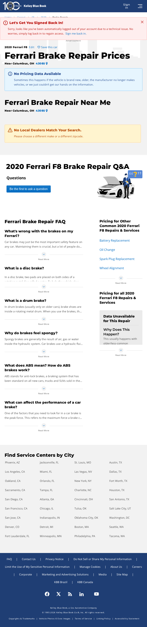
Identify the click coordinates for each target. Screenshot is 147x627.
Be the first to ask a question (29, 189)
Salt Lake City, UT (120, 508)
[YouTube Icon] (94, 594)
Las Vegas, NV (83, 471)
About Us (116, 567)
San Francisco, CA (16, 508)
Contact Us (29, 559)
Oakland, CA (12, 481)
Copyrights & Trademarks (22, 618)
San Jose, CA (12, 517)
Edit (31, 47)
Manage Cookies (90, 567)
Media (103, 574)
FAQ (9, 559)
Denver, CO (12, 527)
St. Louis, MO (82, 462)
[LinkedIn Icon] (81, 594)
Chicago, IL (46, 508)
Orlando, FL (47, 481)
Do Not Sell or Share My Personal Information (103, 559)
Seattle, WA (116, 527)
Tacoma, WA (117, 536)
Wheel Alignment (112, 268)
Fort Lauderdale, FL (17, 536)
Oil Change (107, 250)
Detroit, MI (46, 527)
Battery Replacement (115, 240)
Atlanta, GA (47, 499)
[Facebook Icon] (49, 594)
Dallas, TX (115, 471)
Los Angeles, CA (15, 471)
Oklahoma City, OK (86, 517)
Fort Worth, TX (118, 481)
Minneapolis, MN (51, 536)
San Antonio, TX (119, 499)
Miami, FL (46, 471)
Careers (137, 567)
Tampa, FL (46, 490)
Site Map (122, 574)
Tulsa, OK (80, 508)
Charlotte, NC (82, 490)
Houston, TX (116, 490)
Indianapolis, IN (50, 517)
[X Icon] (58, 594)
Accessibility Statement (127, 618)
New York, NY (82, 481)
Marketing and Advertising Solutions (65, 574)
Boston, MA (81, 527)
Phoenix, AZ (12, 462)
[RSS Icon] (70, 594)
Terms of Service (83, 618)
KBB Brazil (60, 582)
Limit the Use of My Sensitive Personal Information (37, 567)
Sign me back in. (76, 33)
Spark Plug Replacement (117, 259)
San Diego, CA (14, 499)
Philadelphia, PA (84, 536)
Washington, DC (119, 517)
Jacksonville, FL (49, 462)
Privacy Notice (55, 559)
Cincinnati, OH (83, 499)
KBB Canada (85, 582)
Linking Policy (103, 618)
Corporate (25, 574)
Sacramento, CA (15, 490)
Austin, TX (115, 462)
